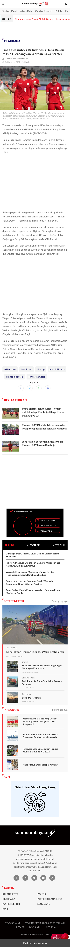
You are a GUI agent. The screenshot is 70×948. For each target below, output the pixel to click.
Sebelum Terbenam (31, 697)
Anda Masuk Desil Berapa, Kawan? (40, 764)
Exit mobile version (35, 943)
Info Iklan (51, 927)
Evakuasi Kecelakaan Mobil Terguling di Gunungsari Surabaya (42, 667)
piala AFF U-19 (57, 369)
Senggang (43, 904)
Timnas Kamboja (36, 376)
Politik (59, 11)
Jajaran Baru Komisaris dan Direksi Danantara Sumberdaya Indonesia (40, 736)
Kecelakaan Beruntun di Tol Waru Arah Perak (35, 652)
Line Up (41, 369)
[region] (26, 31)
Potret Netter (11, 904)
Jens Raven (26, 369)
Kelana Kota (26, 11)
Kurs (5, 908)
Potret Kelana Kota (49, 899)
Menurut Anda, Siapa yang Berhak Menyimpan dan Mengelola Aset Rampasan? (40, 721)
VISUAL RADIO (46, 531)
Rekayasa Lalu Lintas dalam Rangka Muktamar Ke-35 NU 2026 (40, 750)
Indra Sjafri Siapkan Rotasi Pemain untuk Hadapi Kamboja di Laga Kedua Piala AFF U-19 (43, 412)
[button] (3, 4)
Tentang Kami (9, 11)
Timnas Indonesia (14, 376)
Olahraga (12, 41)
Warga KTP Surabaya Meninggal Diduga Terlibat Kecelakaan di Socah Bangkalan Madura (30, 573)
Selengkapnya (60, 600)
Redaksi (20, 927)
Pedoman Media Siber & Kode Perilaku (45, 923)
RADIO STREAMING (48, 520)
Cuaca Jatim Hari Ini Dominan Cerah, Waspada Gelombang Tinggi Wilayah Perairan (29, 582)
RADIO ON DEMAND (49, 526)
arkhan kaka (10, 369)
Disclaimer (35, 927)
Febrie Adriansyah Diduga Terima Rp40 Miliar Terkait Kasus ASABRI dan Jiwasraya (33, 564)
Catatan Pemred (43, 11)
